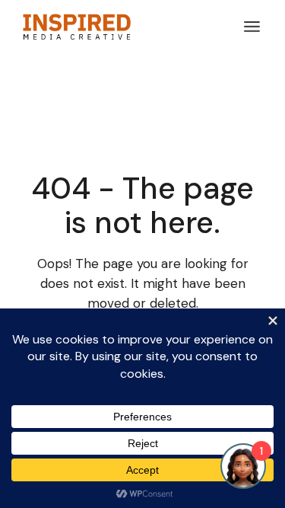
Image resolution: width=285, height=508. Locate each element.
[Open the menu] (252, 26)
